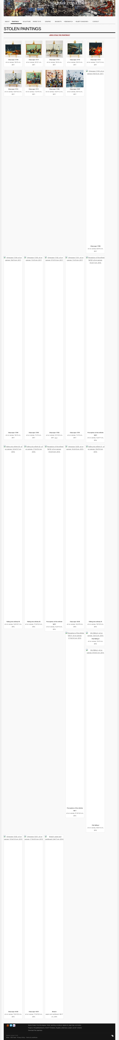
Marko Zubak (59, 8)
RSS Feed (13, 1037)
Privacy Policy (21, 1037)
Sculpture (27, 21)
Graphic (47, 21)
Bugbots (58, 21)
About (7, 21)
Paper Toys (36, 21)
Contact (96, 21)
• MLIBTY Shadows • (81, 21)
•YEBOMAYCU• (68, 21)
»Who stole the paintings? (59, 35)
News (7, 1037)
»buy (56, 438)
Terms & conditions (31, 1037)
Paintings (15, 21)
